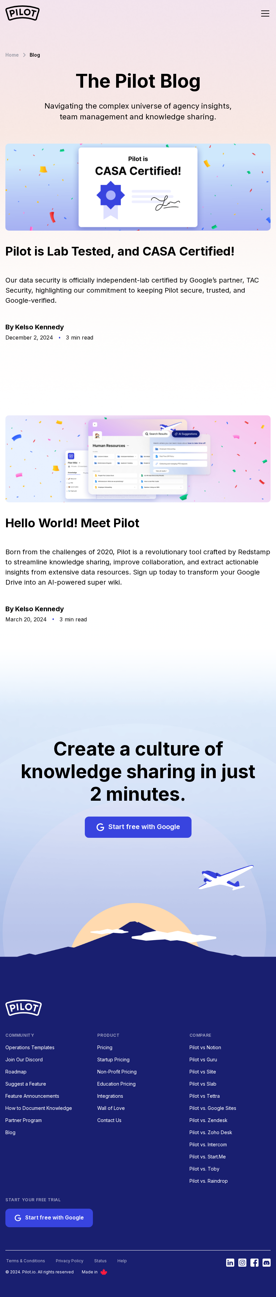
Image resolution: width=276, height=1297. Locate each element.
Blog (10, 1132)
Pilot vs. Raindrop (208, 1181)
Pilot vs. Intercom (208, 1144)
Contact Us (109, 1120)
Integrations (110, 1096)
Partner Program (23, 1120)
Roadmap (16, 1071)
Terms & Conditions (25, 1261)
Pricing (104, 1047)
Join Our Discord (24, 1059)
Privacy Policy (69, 1261)
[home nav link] (22, 13)
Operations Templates (30, 1047)
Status (100, 1261)
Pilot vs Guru (203, 1059)
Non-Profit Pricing (117, 1071)
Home (12, 55)
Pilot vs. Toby (204, 1169)
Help (122, 1261)
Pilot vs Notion (205, 1047)
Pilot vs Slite (202, 1071)
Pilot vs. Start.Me (207, 1156)
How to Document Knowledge (38, 1108)
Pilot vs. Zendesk (208, 1120)
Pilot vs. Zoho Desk (210, 1132)
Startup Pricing (113, 1059)
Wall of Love (111, 1108)
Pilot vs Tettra (204, 1096)
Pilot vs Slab (202, 1084)
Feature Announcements (32, 1096)
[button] (261, 13)
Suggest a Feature (25, 1084)
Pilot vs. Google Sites (212, 1108)
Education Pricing (116, 1084)
